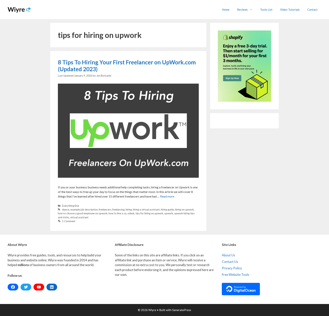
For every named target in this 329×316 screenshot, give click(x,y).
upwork (168, 213)
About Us (228, 255)
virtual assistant (79, 217)
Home (225, 9)
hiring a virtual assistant (146, 209)
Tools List (266, 9)
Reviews (242, 9)
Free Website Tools (235, 275)
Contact (312, 9)
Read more (167, 196)
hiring (129, 209)
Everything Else (70, 205)
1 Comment (68, 221)
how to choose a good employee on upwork (82, 213)
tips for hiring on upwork (149, 213)
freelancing (118, 209)
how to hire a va (117, 213)
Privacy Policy (232, 268)
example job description (84, 209)
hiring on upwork (184, 209)
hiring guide (167, 209)
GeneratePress (181, 310)
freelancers (105, 209)
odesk (131, 213)
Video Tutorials (290, 9)
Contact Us (230, 262)
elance (65, 209)
